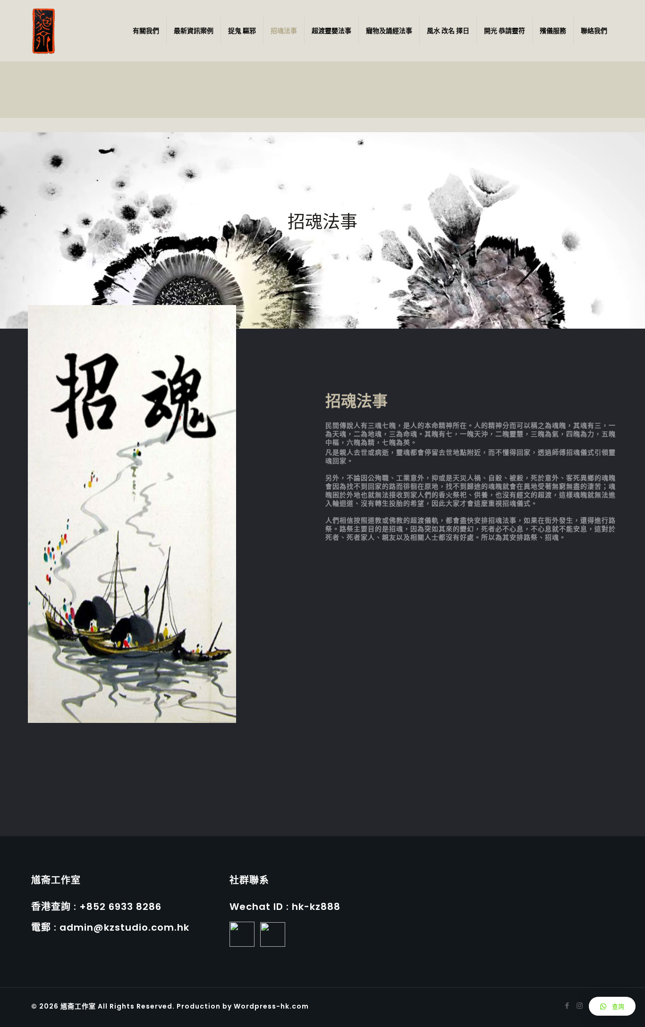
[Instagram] (580, 1005)
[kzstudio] (43, 30)
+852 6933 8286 (120, 906)
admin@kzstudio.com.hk (124, 927)
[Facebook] (567, 1005)
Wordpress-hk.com (270, 1006)
